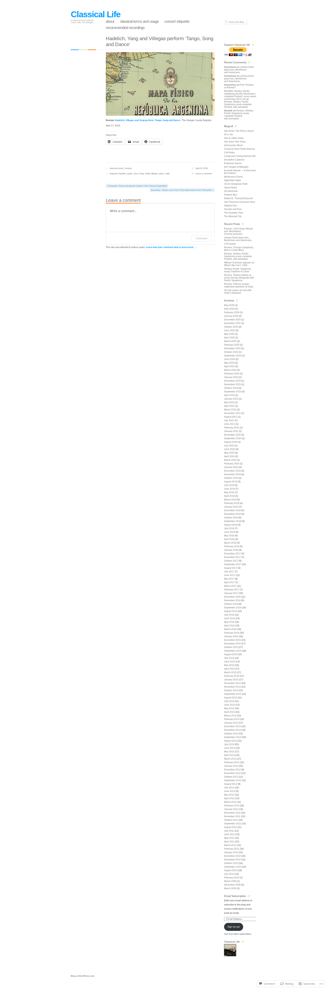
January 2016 (231, 636)
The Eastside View (233, 212)
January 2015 (231, 679)
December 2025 (232, 319)
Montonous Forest (233, 176)
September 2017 (232, 564)
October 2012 (231, 776)
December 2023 (232, 380)
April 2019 (229, 496)
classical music (117, 168)
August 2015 (230, 654)
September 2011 (232, 823)
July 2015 (229, 658)
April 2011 (229, 841)
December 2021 (232, 413)
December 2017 (232, 553)
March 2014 (230, 715)
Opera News (230, 187)
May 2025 (229, 334)
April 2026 (229, 308)
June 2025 (229, 330)
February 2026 (231, 312)
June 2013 (229, 748)
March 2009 (230, 881)
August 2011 (230, 827)
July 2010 (229, 874)
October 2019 (231, 478)
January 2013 (231, 766)
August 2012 (230, 784)
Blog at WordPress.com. (83, 976)
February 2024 (231, 373)
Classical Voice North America (239, 149)
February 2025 (231, 344)
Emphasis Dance (233, 163)
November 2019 (232, 474)
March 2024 (230, 370)
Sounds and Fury (233, 209)
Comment (201, 238)
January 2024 (231, 377)
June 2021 (229, 424)
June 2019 (229, 488)
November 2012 (232, 773)
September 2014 (232, 694)
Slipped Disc (230, 205)
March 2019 (230, 499)
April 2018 (229, 539)
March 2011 (230, 845)
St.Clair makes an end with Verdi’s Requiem (237, 291)
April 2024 (229, 366)
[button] (160, 84)
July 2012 (229, 787)
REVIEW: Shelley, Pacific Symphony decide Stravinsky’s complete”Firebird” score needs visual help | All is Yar (240, 95)
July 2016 (229, 614)
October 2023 (231, 388)
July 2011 (229, 830)
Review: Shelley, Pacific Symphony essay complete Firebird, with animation (238, 104)
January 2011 (231, 852)
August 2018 (230, 524)
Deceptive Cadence (234, 159)
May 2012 (229, 794)
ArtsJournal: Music (233, 145)
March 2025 (230, 341)
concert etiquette (176, 21)
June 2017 (229, 575)
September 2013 (232, 737)
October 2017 (231, 560)
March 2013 (230, 758)
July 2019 (229, 485)
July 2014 (229, 701)
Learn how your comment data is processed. (170, 247)
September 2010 (232, 866)
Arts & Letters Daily (234, 138)
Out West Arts (231, 191)
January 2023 (231, 398)
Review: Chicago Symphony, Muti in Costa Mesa (239, 248)
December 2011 (232, 812)
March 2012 (230, 802)
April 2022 (229, 406)
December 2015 (232, 640)
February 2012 (231, 805)
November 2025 (232, 323)
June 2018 (229, 532)
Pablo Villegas (151, 173)
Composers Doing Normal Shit (239, 156)
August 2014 (230, 697)
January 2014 (231, 722)
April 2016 (229, 625)
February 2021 (231, 427)
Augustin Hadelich (118, 173)
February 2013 (231, 762)
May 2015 (229, 665)
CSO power (230, 244)
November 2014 (232, 686)
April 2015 (229, 668)
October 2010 (231, 863)
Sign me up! (233, 927)
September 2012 (232, 780)
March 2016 (230, 629)
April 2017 (229, 582)
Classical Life (95, 14)
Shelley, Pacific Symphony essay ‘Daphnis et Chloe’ (237, 270)
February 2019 (231, 503)
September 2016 (232, 607)
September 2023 (232, 391)
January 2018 (231, 550)
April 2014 (229, 712)
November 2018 (232, 514)
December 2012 (232, 769)
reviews (128, 168)
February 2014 (231, 719)
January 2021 (231, 431)
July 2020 (229, 445)
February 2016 (231, 632)
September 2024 (232, 355)
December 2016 (232, 596)
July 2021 (229, 420)
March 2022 (230, 409)
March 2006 (230, 888)
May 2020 (229, 452)
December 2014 (232, 683)
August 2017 (230, 568)
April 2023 (229, 395)
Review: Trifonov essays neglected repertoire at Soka (238, 285)
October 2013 (231, 733)
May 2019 (229, 492)
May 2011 (229, 838)
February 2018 (231, 546)
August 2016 (230, 611)
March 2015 (230, 672)
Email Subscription (235, 895)
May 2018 (229, 535)
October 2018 (231, 517)
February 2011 (231, 848)
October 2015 (231, 647)
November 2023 (232, 384)
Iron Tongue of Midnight (236, 167)
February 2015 (231, 676)
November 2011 (232, 816)
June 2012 (229, 791)
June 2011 (229, 834)
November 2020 (232, 434)
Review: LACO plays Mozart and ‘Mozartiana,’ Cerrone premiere (238, 231)
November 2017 (232, 557)
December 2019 (232, 470)
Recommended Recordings (125, 28)
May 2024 (229, 362)
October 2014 (231, 690)
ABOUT (110, 21)
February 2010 (231, 877)
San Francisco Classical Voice (239, 202)
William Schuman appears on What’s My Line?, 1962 (239, 264)
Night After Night (232, 180)
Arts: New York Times (235, 141)
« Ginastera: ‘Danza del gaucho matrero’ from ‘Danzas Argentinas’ (137, 186)
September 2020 (232, 438)
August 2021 (230, 416)
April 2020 (229, 456)
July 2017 (229, 571)
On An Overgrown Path (236, 184)
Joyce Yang (138, 173)
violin (167, 173)
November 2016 (232, 600)
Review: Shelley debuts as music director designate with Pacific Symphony (239, 278)
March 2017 (230, 586)
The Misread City (232, 216)
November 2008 (232, 884)
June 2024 (229, 359)
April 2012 (229, 798)
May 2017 (229, 578)
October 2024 (231, 352)
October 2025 (231, 326)
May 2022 (229, 402)
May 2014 (229, 708)
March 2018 (230, 542)
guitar (129, 173)
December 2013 (232, 726)
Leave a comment (203, 173)
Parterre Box (230, 194)
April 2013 (229, 755)
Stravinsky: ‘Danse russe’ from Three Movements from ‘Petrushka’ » (182, 190)
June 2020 (229, 449)
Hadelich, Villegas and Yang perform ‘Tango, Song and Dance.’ (148, 120)
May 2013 (229, 751)
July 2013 (229, 744)
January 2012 (231, 809)
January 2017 (231, 593)
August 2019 (230, 481)
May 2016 (229, 622)
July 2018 (229, 528)
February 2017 (231, 589)
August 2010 (230, 870)
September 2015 (232, 650)
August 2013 (230, 740)
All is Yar (228, 134)
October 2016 (231, 604)
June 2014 (229, 704)
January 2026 (231, 316)
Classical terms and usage (139, 21)
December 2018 (232, 510)
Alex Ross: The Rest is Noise (239, 131)
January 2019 (231, 506)
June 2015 (229, 661)
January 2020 (231, 467)
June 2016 (229, 618)
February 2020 (231, 463)
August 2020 (230, 442)
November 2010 (232, 859)
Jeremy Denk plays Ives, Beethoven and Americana (239, 70)
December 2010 (232, 856)
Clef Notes (229, 152)
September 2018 (232, 521)
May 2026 (229, 305)
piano (161, 173)
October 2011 (231, 820)
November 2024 (232, 348)
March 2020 (230, 460)
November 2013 (232, 730)
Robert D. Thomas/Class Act (238, 198)
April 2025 (229, 337)
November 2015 (232, 643)
